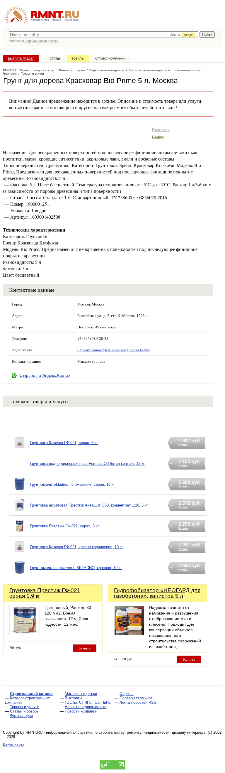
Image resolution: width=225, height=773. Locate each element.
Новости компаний (81, 711)
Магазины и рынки (81, 693)
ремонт (56, 19)
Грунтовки (161, 130)
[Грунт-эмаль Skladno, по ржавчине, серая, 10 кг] (19, 492)
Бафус (158, 137)
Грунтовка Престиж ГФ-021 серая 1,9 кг (44, 593)
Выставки (73, 698)
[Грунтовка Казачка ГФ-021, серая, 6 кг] (19, 450)
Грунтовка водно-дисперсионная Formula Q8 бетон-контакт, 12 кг (87, 463)
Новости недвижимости (85, 707)
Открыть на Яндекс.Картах (44, 375)
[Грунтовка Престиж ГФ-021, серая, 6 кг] (19, 533)
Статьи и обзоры (24, 711)
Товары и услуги (24, 707)
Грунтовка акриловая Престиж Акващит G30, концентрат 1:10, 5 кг (89, 505)
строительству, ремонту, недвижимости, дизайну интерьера (152, 732)
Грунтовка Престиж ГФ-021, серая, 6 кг (64, 526)
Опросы (126, 693)
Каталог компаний (110, 58)
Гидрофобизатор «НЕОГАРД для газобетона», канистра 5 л (157, 593)
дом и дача (72, 19)
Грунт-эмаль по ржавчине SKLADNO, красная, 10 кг (76, 568)
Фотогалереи (21, 715)
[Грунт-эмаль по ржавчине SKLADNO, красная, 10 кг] (19, 575)
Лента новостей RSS (138, 702)
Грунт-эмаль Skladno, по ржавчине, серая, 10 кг (72, 484)
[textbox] (103, 34)
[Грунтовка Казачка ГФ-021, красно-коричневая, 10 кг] (19, 554)
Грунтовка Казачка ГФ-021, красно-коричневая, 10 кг (76, 547)
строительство (40, 19)
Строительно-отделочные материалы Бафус (113, 349)
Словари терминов (136, 698)
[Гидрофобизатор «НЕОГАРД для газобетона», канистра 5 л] (129, 634)
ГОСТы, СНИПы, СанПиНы (88, 702)
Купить (85, 648)
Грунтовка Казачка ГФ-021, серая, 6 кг (64, 442)
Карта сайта (13, 745)
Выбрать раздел (21, 58)
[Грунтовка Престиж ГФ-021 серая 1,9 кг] (25, 634)
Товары (77, 58)
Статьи (55, 58)
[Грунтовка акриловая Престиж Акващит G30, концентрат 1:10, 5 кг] (19, 512)
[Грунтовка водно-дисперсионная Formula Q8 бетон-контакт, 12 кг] (19, 471)
